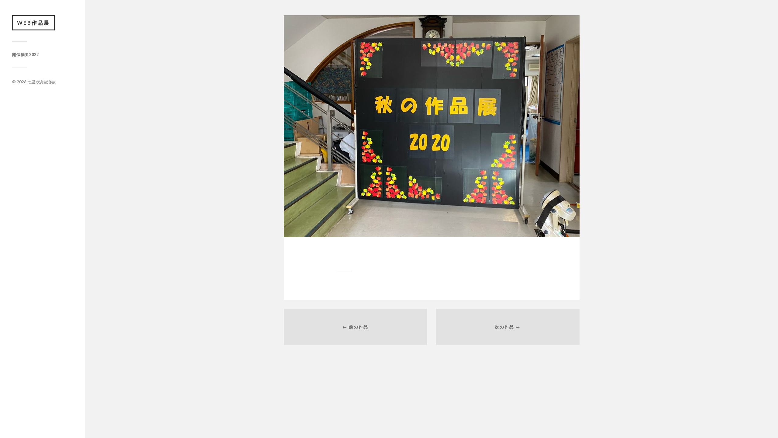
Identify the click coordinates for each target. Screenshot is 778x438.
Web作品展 (33, 22)
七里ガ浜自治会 (41, 81)
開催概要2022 (25, 54)
